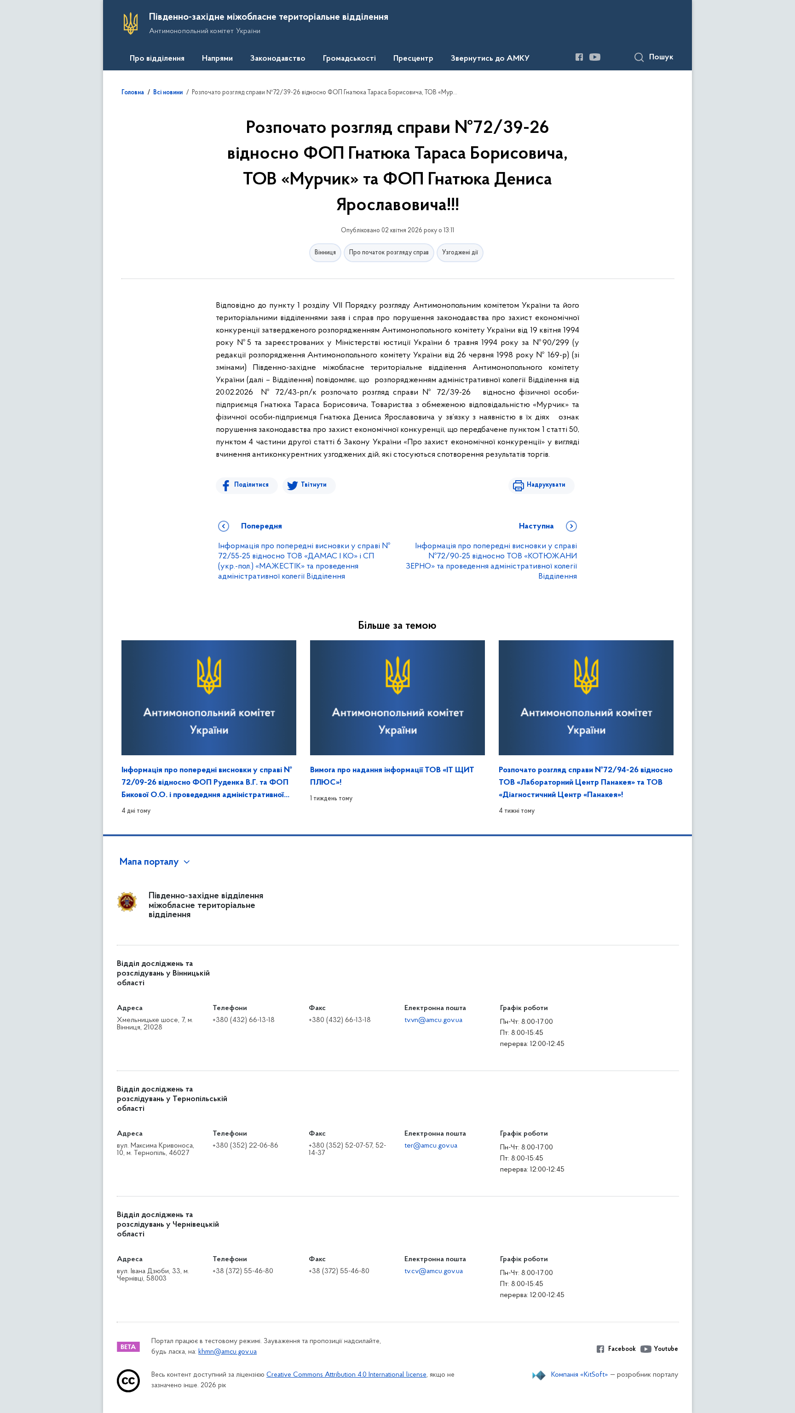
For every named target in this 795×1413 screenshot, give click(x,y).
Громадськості (349, 59)
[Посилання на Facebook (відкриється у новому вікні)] (579, 57)
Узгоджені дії (460, 252)
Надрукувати (546, 485)
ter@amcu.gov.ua (430, 1145)
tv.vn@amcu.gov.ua (433, 1020)
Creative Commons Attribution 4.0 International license (346, 1375)
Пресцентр (413, 59)
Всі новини (168, 93)
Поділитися (251, 485)
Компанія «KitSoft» (579, 1375)
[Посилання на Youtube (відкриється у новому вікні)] (594, 57)
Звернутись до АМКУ (490, 59)
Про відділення (157, 59)
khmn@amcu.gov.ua (227, 1352)
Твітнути (314, 485)
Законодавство (277, 59)
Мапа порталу (149, 862)
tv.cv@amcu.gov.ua (433, 1271)
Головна (132, 93)
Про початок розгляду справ (389, 252)
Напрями (217, 59)
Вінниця (325, 252)
